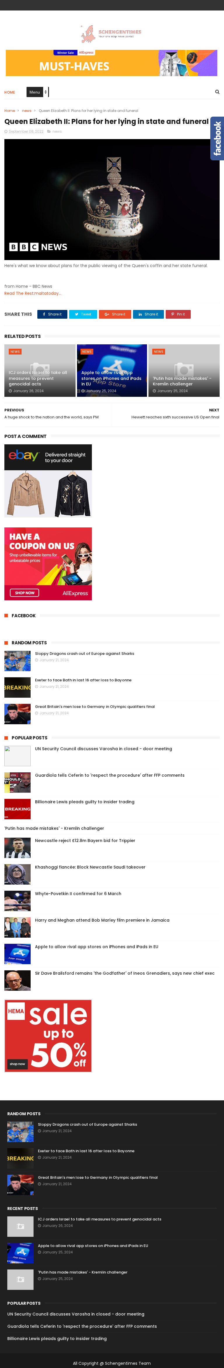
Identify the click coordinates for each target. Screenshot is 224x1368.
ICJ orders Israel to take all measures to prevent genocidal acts (38, 378)
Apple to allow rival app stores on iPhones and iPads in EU (111, 378)
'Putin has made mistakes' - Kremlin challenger (182, 381)
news (27, 110)
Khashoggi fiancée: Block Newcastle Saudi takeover (90, 867)
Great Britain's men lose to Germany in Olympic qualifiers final (95, 706)
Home (9, 92)
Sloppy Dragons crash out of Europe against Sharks (84, 653)
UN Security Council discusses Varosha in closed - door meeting (103, 749)
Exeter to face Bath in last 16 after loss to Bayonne (83, 680)
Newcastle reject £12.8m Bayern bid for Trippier (85, 840)
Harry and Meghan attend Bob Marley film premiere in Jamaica (102, 920)
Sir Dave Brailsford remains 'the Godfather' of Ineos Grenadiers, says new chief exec (125, 973)
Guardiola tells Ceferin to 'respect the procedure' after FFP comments (110, 775)
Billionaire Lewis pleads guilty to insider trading (84, 802)
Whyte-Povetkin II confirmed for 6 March (78, 894)
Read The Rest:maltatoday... (32, 293)
